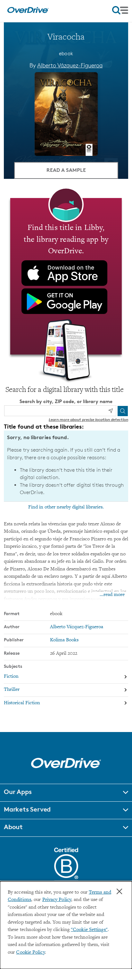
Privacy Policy (56, 899)
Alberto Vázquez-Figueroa (70, 65)
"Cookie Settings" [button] (89, 929)
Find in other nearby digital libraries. (66, 507)
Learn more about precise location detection (88, 419)
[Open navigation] (120, 10)
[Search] (123, 411)
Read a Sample (66, 170)
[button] (66, 792)
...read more (112, 594)
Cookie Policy (30, 952)
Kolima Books (64, 640)
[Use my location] (110, 411)
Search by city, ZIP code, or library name (66, 401)
